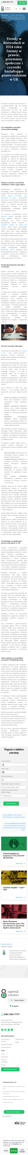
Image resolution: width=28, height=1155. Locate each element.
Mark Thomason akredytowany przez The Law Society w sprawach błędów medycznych (13, 924)
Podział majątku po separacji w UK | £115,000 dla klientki (13, 855)
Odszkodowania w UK (8, 1102)
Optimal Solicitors (6, 944)
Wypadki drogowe (6, 1044)
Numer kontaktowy (7, 776)
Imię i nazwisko (5, 761)
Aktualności (4, 1057)
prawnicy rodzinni (7, 216)
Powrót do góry (19, 1000)
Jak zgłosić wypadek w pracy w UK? (11, 1096)
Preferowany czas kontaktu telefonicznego (9, 791)
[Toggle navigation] (24, 8)
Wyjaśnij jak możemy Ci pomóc (10, 784)
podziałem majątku (7, 225)
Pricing (3, 1065)
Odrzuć (6, 1150)
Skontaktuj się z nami (22, 2)
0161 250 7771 (8, 2)
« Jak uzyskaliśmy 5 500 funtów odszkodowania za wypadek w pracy (14, 816)
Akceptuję (14, 1150)
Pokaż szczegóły (22, 1150)
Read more (19, 863)
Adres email (4, 769)
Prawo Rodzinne (6, 1047)
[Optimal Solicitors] (5, 8)
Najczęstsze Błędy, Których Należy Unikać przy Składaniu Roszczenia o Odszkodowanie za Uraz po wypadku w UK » (14, 827)
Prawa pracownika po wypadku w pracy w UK (13, 1099)
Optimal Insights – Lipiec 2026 (14, 888)
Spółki (17, 1042)
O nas (3, 1054)
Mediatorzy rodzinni (7, 249)
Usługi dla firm (19, 1039)
